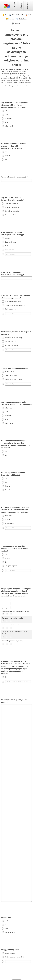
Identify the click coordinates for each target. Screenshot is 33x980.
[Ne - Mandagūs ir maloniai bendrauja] (7, 621)
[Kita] (16, 961)
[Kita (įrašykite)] (16, 254)
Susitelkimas (23, 19)
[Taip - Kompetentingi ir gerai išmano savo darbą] (3, 614)
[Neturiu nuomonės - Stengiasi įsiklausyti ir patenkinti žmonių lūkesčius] (11, 637)
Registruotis (28, 6)
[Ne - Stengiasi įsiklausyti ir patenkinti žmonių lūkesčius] (7, 637)
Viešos (15, 4)
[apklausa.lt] (6, 6)
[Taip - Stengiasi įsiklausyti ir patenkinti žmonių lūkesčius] (3, 637)
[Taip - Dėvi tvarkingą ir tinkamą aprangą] (3, 644)
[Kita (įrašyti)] (16, 313)
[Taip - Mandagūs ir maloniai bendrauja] (3, 621)
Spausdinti (17, 23)
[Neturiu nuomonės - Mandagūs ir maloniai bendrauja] (11, 621)
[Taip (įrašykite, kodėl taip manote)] (16, 681)
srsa (29, 14)
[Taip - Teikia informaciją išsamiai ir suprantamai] (3, 628)
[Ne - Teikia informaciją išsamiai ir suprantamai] (7, 628)
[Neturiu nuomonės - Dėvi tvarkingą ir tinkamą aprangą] (11, 644)
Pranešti (11, 19)
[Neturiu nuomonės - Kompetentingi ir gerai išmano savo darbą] (11, 614)
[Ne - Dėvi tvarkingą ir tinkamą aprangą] (7, 644)
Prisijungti (21, 5)
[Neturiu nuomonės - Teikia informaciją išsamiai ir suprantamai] (11, 628)
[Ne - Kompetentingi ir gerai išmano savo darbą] (7, 614)
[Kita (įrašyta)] (16, 384)
